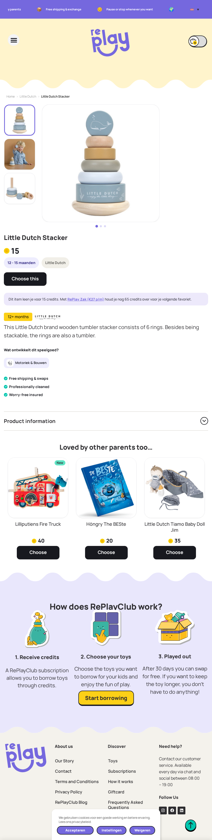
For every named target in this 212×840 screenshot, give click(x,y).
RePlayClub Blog (71, 802)
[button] (194, 9)
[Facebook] (172, 810)
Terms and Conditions (77, 781)
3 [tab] (105, 226)
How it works (120, 781)
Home (10, 96)
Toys (113, 761)
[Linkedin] (181, 810)
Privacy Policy (68, 792)
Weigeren (142, 830)
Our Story (64, 761)
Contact (63, 771)
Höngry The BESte (106, 524)
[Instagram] (163, 810)
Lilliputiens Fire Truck (38, 524)
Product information (30, 421)
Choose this (25, 278)
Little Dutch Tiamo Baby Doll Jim (175, 527)
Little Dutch (28, 96)
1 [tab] (96, 226)
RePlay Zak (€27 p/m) (85, 299)
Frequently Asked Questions (125, 804)
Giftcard (116, 792)
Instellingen (112, 830)
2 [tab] (101, 226)
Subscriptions (122, 771)
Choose (38, 552)
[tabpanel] (101, 163)
